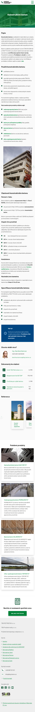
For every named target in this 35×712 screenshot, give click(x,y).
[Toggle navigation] (32, 2)
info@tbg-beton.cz (10, 674)
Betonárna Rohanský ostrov (11, 658)
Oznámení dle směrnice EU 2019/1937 (13, 647)
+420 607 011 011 (10, 670)
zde (23, 61)
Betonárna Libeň (8, 652)
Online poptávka (17, 613)
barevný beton (8, 128)
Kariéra (5, 641)
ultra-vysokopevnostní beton (12, 139)
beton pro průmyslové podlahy (13, 122)
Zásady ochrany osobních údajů (12, 644)
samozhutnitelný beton (11, 115)
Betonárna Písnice (8, 655)
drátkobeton (7, 133)
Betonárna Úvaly (7, 661)
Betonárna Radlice (8, 649)
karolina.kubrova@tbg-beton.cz (21, 357)
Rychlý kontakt (7, 678)
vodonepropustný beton (11, 109)
